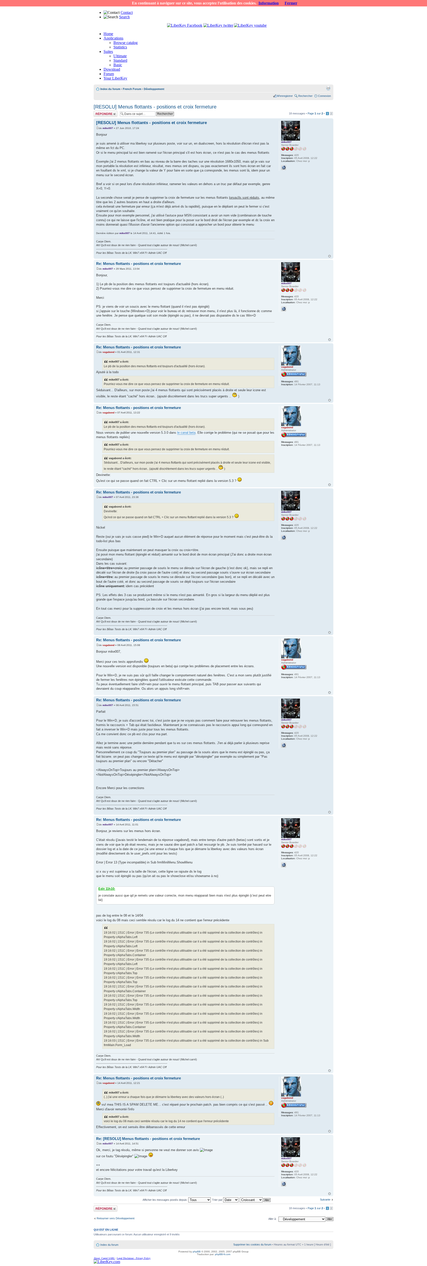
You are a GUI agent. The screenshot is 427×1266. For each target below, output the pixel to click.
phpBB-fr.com (222, 1254)
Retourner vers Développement (115, 1218)
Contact (127, 12)
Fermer (291, 3)
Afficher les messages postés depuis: (165, 1199)
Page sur (315, 113)
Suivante (325, 1199)
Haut (329, 256)
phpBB (197, 1251)
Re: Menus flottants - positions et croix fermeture (138, 263)
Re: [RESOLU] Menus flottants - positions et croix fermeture (148, 1139)
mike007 (108, 128)
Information (268, 3)
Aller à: (272, 1218)
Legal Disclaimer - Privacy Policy (133, 1258)
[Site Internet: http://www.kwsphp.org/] (283, 167)
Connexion (324, 95)
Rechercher (305, 95)
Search (124, 17)
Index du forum (110, 88)
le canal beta (186, 432)
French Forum (132, 88)
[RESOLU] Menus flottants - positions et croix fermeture (155, 106)
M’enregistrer (285, 95)
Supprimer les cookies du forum (252, 1244)
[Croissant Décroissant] (255, 1199)
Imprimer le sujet (328, 88)
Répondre (100, 112)
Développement (154, 88)
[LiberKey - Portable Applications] (107, 1262)
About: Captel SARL (104, 1258)
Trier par (217, 1199)
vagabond (108, 352)
